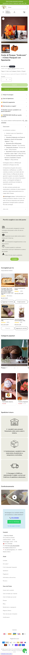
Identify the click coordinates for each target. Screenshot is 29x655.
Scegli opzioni (21, 302)
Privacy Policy (8, 650)
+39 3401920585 (14, 545)
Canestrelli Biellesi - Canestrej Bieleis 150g (20, 320)
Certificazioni (6, 617)
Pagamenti (5, 574)
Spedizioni (5, 570)
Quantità (3, 76)
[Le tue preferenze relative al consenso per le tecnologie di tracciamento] (26, 652)
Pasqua (3, 368)
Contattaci (14, 259)
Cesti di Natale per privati (9, 597)
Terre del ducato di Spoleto (10, 614)
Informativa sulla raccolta (6, 653)
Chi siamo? (5, 564)
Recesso (5, 581)
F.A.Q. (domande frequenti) (10, 567)
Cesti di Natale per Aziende (10, 593)
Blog (4, 604)
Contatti (5, 560)
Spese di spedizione (11, 68)
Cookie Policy (14, 650)
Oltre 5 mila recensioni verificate (14, 1)
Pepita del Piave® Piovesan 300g (7, 320)
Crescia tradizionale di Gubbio (20, 289)
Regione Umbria (7, 610)
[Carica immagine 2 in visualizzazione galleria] (14, 49)
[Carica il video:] (14, 497)
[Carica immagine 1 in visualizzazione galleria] (5, 49)
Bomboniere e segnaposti (9, 607)
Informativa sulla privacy (9, 577)
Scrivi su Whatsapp (14, 521)
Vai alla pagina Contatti (14, 526)
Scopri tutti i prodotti (8, 590)
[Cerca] (25, 7)
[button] (4, 12)
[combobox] (17, 7)
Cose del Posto (8, 649)
